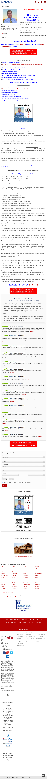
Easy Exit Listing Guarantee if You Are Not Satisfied (14, 68)
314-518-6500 (33, 285)
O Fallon (36, 570)
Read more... (32, 331)
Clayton (13, 571)
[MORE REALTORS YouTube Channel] (8, 652)
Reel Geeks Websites (8, 760)
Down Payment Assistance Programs (12, 596)
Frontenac (14, 581)
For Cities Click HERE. (7, 592)
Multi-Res (21, 482)
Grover (13, 584)
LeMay (25, 566)
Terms (27, 777)
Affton (2, 566)
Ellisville (2, 577)
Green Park (3, 584)
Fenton (2, 579)
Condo (10, 482)
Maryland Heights (38, 568)
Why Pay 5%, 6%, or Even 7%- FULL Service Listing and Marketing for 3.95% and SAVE (22, 64)
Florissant (3, 581)
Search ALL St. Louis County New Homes (23, 558)
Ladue (2, 590)
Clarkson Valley (4, 571)
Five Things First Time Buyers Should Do (12, 96)
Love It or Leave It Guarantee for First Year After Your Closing (16, 88)
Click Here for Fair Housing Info (8, 697)
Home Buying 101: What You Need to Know (12, 87)
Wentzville (25, 586)
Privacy (30, 777)
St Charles (26, 577)
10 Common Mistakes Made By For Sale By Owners (14, 77)
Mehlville (25, 570)
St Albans (36, 575)
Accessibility (22, 777)
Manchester (37, 566)
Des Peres (14, 575)
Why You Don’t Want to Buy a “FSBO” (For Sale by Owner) (15, 98)
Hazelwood (3, 586)
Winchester (37, 588)
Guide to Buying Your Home (8, 94)
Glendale (2, 582)
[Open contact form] (35, 2)
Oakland (25, 571)
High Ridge (14, 586)
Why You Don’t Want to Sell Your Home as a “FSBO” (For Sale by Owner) (19, 75)
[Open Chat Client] (43, 775)
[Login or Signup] (41, 2)
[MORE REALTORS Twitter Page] (11, 652)
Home (4, 482)
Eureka (13, 577)
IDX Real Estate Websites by (6, 777)
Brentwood (14, 568)
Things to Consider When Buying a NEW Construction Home (16, 100)
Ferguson (14, 579)
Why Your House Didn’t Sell (8, 66)
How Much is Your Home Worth (9, 73)
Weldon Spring (38, 584)
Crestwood (3, 573)
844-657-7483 (3, 645)
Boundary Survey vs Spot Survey (10, 90)
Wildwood (25, 588)
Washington (37, 582)
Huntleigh (3, 588)
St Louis (36, 577)
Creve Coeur (14, 573)
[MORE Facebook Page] (4, 652)
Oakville (36, 571)
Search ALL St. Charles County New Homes (23, 556)
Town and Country (27, 581)
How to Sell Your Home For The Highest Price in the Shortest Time (17, 79)
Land (15, 482)
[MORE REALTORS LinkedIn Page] (8, 656)
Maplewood (26, 568)
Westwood (37, 586)
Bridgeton (3, 570)
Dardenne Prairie (4, 575)
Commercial (28, 482)
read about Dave (21, 44)
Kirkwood (14, 588)
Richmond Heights (38, 573)
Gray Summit (14, 582)
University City (37, 581)
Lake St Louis (15, 590)
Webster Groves (27, 584)
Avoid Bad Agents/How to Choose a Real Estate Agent (14, 69)
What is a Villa (5, 102)
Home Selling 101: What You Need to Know (12, 62)
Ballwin (2, 568)
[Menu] (45, 2)
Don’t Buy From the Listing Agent (10, 92)
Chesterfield (14, 570)
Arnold (13, 566)
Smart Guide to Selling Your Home (10, 71)
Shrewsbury (26, 575)
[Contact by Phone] (38, 2)
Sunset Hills (37, 579)
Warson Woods (26, 582)
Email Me (5, 33)
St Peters (25, 579)
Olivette (25, 573)
